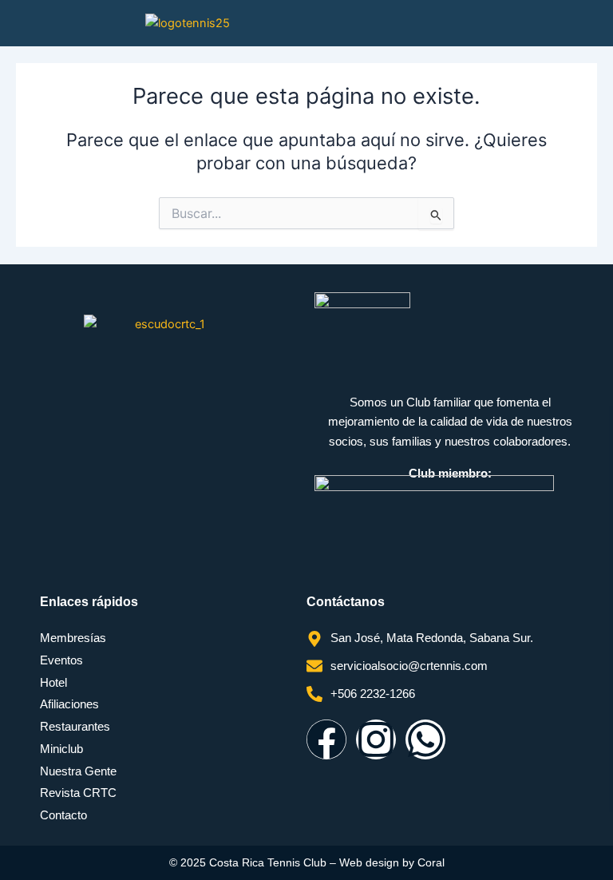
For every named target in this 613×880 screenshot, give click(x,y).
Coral (431, 862)
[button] (573, 23)
